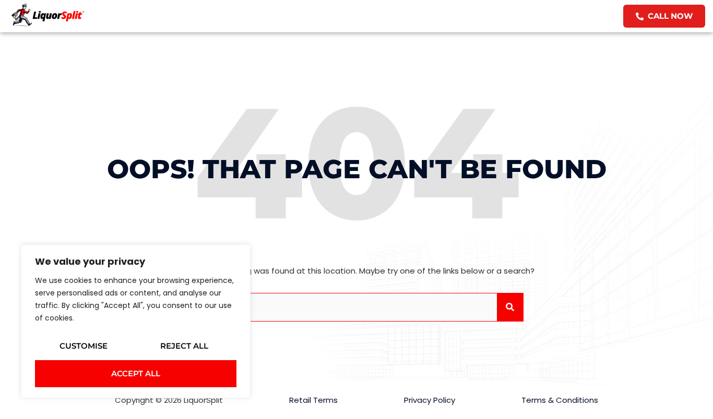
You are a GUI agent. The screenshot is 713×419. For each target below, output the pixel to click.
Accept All (135, 373)
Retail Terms (313, 400)
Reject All (184, 346)
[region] (136, 321)
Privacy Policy (429, 400)
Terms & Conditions (559, 400)
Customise (84, 346)
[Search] (510, 307)
